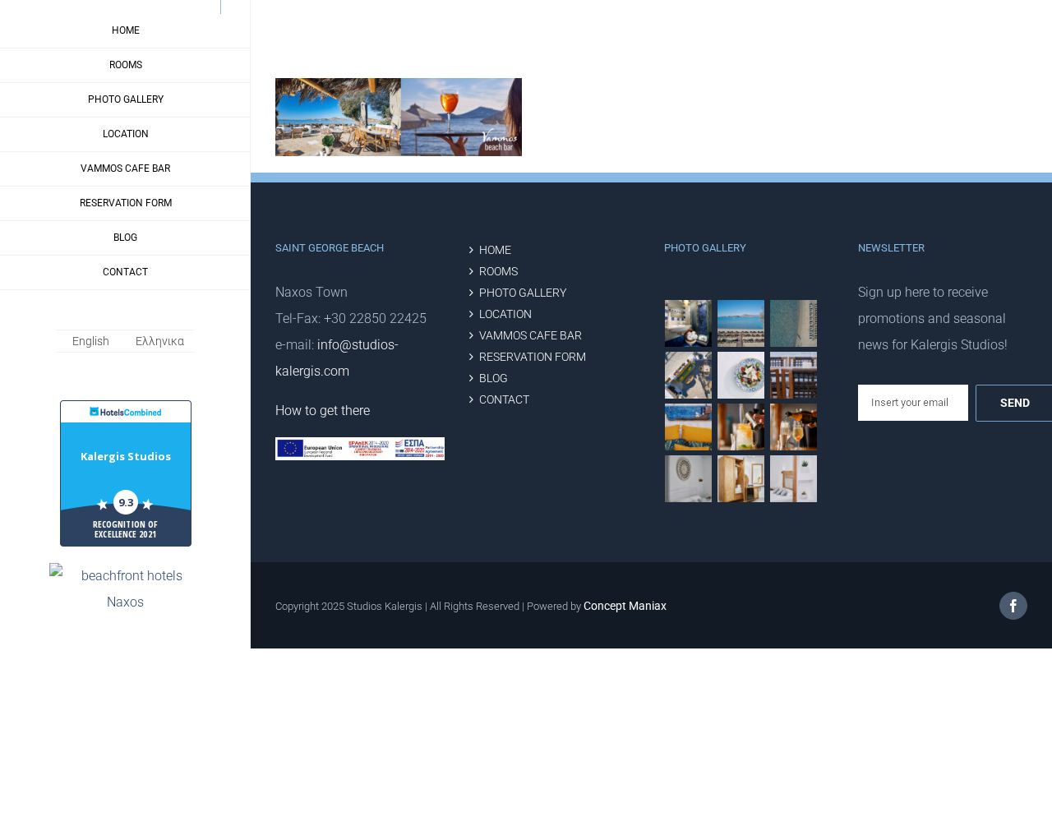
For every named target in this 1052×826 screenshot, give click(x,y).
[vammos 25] (741, 375)
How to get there (322, 410)
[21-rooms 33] (688, 323)
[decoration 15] (741, 479)
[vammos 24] (688, 427)
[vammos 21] (794, 427)
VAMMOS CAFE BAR (530, 336)
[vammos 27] (794, 323)
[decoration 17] (688, 479)
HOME (495, 250)
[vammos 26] (741, 323)
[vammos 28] (688, 375)
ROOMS (498, 272)
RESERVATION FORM (532, 357)
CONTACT (504, 400)
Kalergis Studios (126, 456)
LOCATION (505, 314)
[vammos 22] (741, 427)
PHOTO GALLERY (522, 293)
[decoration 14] (794, 479)
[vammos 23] (794, 375)
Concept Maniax (625, 605)
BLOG (493, 378)
